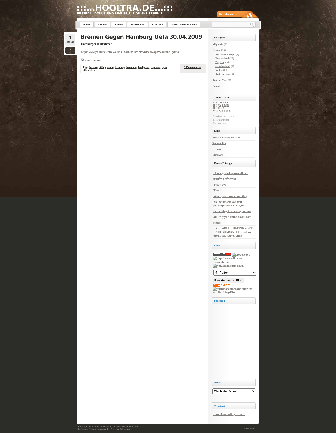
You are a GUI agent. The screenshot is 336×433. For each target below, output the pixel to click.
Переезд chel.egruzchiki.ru (230, 173)
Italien (218, 70)
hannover (131, 67)
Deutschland (222, 58)
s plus (217, 222)
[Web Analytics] (222, 286)
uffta (85, 70)
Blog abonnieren (228, 14)
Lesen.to (216, 149)
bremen (93, 67)
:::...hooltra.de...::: (105, 426)
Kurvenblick (219, 143)
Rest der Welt (219, 80)
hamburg (120, 67)
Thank (217, 190)
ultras (93, 70)
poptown (155, 67)
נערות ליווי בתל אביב (224, 179)
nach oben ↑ (250, 428)
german (109, 67)
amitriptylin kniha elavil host (232, 217)
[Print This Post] (82, 60)
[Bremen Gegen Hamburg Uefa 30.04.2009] (143, 37)
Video (215, 85)
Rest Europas (222, 74)
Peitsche (114, 429)
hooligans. (143, 67)
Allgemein (217, 44)
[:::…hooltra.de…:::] (125, 8)
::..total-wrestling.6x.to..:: (229, 414)
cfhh (101, 67)
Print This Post (93, 60)
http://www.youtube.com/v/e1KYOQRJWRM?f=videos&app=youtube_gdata (130, 52)
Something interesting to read (232, 211)
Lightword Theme (87, 429)
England (219, 62)
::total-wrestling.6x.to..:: (226, 137)
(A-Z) (228, 111)
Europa (216, 50)
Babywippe (125, 429)
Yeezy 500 (220, 184)
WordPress (134, 426)
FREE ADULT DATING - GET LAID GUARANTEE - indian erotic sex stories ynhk (233, 232)
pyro (164, 67)
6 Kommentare (192, 67)
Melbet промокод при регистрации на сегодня (229, 203)
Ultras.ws (217, 154)
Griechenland (222, 66)
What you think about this (230, 196)
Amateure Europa (225, 54)
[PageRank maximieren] (234, 292)
